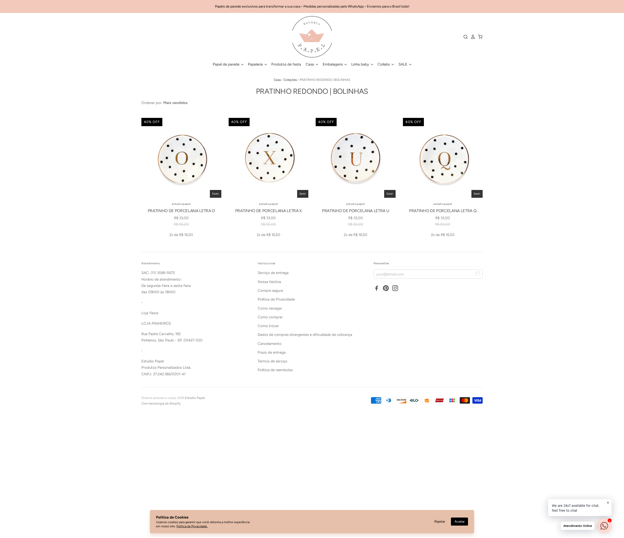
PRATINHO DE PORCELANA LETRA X (268, 210)
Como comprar (270, 317)
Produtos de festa (286, 64)
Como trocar (268, 326)
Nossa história (269, 282)
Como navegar (270, 308)
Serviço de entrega (273, 273)
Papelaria (256, 64)
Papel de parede (226, 64)
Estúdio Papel (195, 398)
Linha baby (360, 64)
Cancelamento (270, 343)
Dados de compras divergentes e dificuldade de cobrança (305, 334)
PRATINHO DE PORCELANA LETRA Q (442, 210)
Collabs (384, 64)
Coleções (290, 80)
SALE (403, 64)
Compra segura (270, 290)
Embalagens (333, 64)
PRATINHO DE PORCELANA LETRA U (355, 210)
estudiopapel (181, 204)
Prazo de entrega (272, 352)
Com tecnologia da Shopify (161, 403)
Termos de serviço (272, 361)
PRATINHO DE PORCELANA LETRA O (181, 210)
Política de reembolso (275, 370)
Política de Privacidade (276, 299)
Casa (310, 64)
